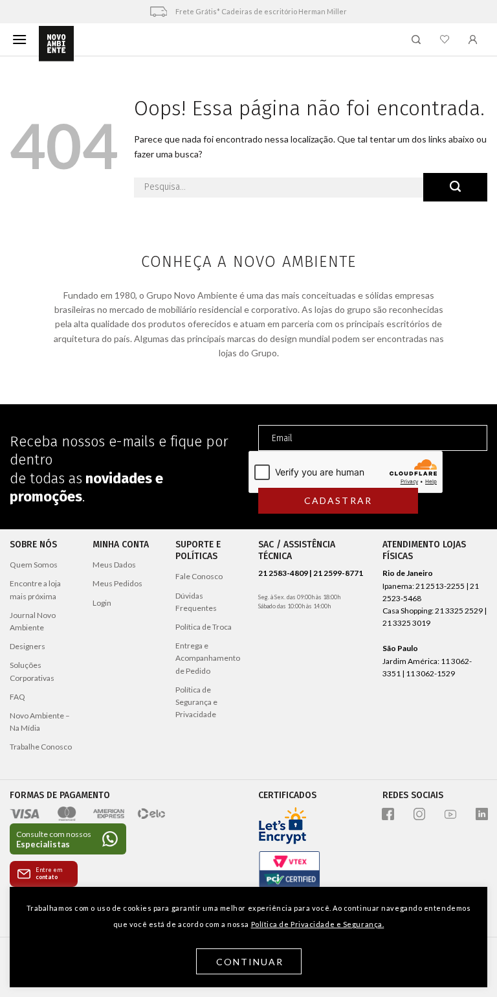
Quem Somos (34, 564)
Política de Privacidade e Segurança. (317, 924)
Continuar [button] (250, 961)
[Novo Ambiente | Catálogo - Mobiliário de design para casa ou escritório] (56, 44)
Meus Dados (114, 564)
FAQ (17, 697)
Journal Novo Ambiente (33, 621)
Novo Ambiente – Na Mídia (40, 722)
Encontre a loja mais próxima (35, 590)
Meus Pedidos (117, 583)
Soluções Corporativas (32, 671)
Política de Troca (203, 627)
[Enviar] (455, 187)
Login (102, 603)
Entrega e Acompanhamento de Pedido (207, 658)
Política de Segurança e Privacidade (196, 702)
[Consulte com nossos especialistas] (68, 838)
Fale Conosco (199, 576)
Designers (27, 646)
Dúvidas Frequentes (196, 602)
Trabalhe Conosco (41, 746)
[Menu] (19, 39)
